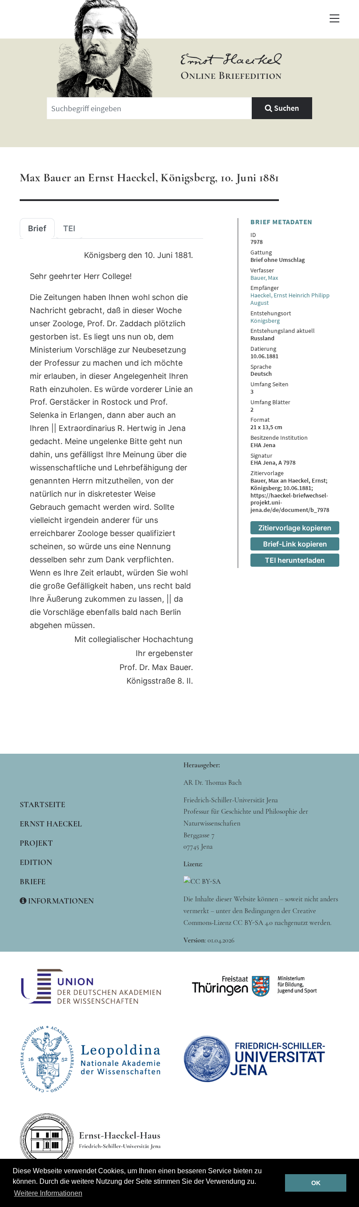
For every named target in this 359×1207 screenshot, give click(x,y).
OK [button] (315, 1182)
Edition (36, 862)
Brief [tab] (37, 229)
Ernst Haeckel (51, 824)
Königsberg (265, 321)
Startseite (42, 804)
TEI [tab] (69, 229)
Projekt (36, 843)
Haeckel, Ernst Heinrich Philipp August (290, 299)
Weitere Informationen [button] (48, 1193)
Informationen (60, 901)
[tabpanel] (111, 468)
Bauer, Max (264, 278)
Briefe (33, 881)
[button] (334, 18)
